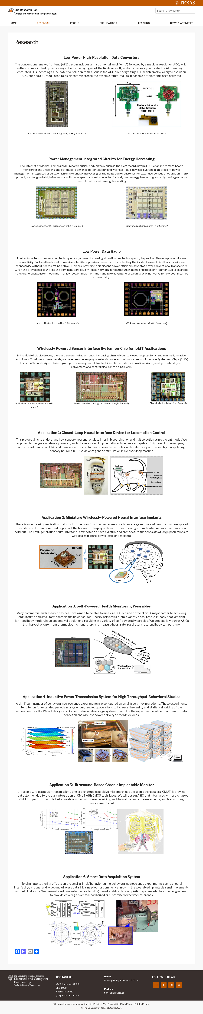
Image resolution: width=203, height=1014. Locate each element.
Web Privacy (127, 1004)
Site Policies (95, 1004)
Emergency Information (76, 1004)
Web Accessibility (111, 1004)
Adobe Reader (142, 1004)
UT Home (58, 1004)
